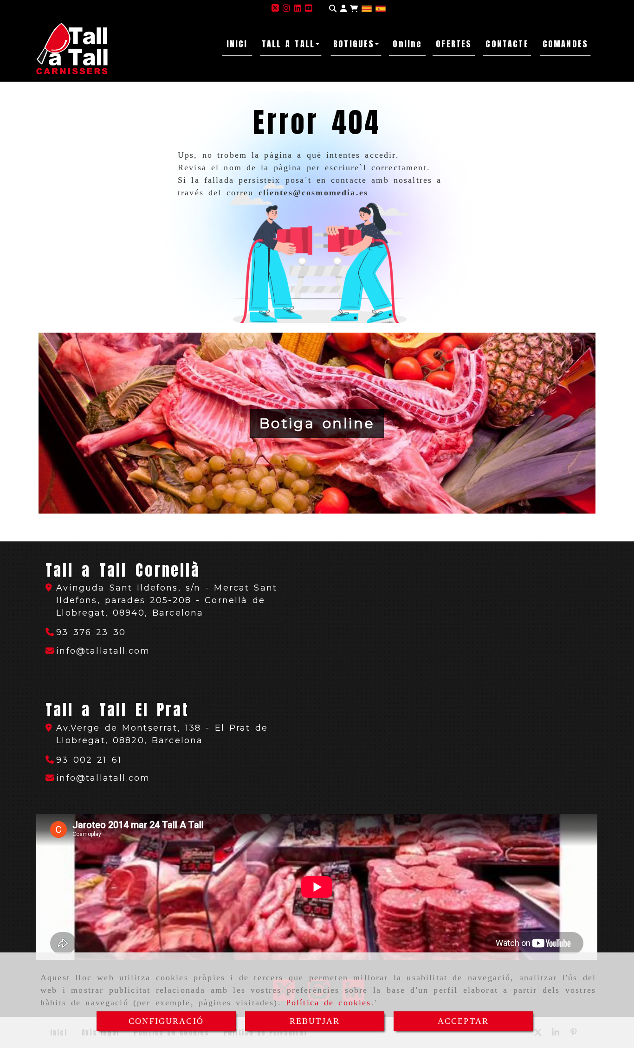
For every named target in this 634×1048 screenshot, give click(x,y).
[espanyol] (380, 8)
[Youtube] (308, 8)
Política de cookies (328, 1002)
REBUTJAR (315, 1021)
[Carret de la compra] (354, 8)
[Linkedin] (297, 8)
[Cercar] (332, 8)
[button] (343, 8)
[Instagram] (286, 8)
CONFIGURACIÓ (166, 1021)
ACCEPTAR (463, 1021)
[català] (367, 8)
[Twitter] (275, 8)
